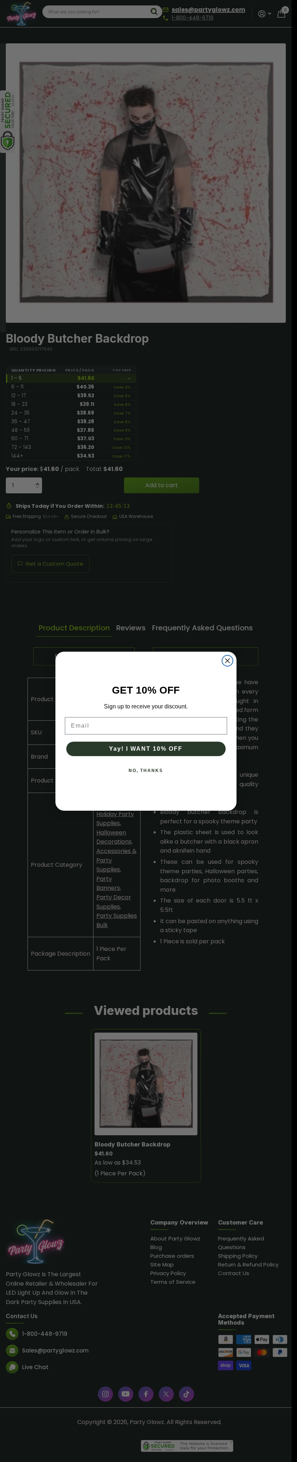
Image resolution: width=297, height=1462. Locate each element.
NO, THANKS (146, 770)
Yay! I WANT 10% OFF (146, 749)
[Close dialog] (227, 660)
